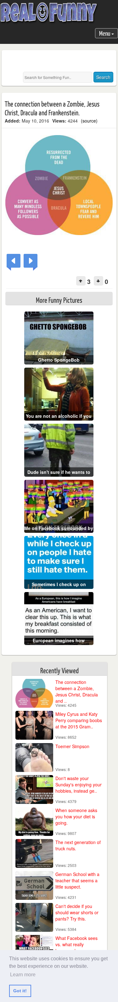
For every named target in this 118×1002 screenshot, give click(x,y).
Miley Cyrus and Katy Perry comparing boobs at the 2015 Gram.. (78, 720)
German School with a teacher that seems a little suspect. (77, 880)
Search (103, 77)
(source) (89, 121)
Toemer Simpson (72, 746)
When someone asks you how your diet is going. (76, 816)
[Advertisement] (61, 61)
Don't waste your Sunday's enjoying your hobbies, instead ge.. (78, 784)
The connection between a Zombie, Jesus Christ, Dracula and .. (76, 691)
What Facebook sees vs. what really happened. (76, 944)
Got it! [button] (20, 990)
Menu (105, 33)
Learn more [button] (23, 974)
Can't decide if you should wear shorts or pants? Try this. (76, 912)
